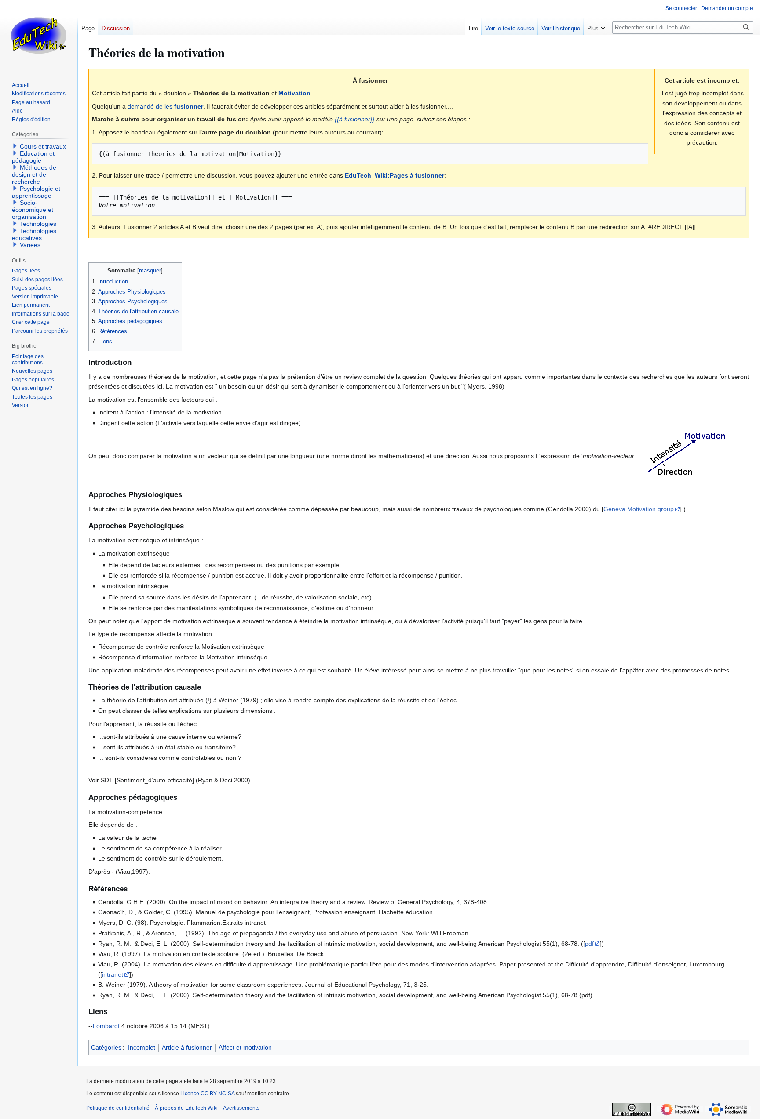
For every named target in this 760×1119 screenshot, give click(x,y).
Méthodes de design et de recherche (34, 174)
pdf (589, 943)
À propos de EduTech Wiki (186, 1108)
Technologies (38, 223)
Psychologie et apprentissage (36, 192)
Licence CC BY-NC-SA (207, 1093)
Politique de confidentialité (118, 1108)
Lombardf (106, 1025)
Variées (30, 244)
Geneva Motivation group (638, 508)
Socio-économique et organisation (32, 209)
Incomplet (141, 1047)
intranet (112, 974)
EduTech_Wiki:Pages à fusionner (394, 175)
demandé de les (165, 106)
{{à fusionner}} (355, 119)
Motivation (294, 93)
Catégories (106, 1047)
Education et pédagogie (33, 157)
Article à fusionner (187, 1047)
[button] (596, 26)
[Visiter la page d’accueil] (39, 35)
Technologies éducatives (34, 234)
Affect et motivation (245, 1047)
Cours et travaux (43, 146)
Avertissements (241, 1108)
